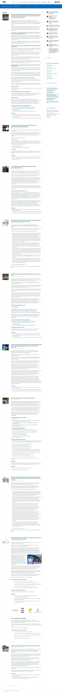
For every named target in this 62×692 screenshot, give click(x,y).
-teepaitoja (24, 665)
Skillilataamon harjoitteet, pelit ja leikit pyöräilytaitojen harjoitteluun (24, 107)
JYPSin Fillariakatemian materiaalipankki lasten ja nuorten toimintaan (24, 111)
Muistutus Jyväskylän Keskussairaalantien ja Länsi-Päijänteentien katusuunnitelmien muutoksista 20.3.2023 (26, 221)
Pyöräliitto (13, 545)
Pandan (28, 93)
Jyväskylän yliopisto (31, 572)
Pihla (19, 399)
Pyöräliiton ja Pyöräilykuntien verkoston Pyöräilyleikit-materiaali (23, 108)
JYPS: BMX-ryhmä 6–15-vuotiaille (51, 68)
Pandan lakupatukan (28, 662)
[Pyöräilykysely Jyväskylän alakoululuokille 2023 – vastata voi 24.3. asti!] (5, 277)
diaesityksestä (15, 89)
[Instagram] (57, 2)
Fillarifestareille (36, 360)
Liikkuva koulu (23, 201)
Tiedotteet (16, 18)
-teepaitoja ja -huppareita (18, 559)
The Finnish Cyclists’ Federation (26, 620)
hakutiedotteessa (38, 312)
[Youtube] (59, 2)
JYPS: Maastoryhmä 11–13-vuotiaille (52, 73)
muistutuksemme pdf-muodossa (19, 528)
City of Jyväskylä (25, 627)
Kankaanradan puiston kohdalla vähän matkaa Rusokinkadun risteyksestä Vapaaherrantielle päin (25, 656)
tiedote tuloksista (15, 306)
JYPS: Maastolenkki (49, 76)
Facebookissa (27, 575)
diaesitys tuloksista (15, 307)
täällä (31, 577)
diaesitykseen (27, 88)
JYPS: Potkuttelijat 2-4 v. (50, 65)
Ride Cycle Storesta (36, 565)
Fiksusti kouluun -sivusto (16, 109)
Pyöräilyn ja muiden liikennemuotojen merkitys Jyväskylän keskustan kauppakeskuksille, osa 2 (52, 99)
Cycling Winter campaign (18, 621)
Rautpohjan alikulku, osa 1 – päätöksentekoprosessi (51, 92)
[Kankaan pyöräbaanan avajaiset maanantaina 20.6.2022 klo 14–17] (5, 648)
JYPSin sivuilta (32, 591)
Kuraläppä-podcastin (18, 152)
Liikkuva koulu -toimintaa (27, 99)
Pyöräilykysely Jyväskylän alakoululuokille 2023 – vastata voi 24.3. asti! (26, 274)
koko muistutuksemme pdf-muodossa (18, 264)
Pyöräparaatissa (26, 196)
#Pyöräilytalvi (26, 545)
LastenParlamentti (24, 100)
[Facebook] (55, 2)
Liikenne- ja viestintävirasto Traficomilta (18, 103)
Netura (18, 690)
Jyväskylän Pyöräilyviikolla (22, 290)
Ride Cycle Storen (24, 195)
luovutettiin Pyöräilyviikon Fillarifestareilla (24, 132)
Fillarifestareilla (18, 194)
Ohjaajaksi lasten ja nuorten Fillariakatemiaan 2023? (23, 398)
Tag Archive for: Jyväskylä (11, 6)
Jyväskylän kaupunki (19, 572)
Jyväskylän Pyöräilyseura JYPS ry (9, 690)
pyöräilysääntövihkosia (21, 664)
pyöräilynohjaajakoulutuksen (27, 441)
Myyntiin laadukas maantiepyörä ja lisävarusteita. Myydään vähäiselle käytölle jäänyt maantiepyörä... (53, 115)
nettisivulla (35, 330)
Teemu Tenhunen (21, 18)
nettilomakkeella (31, 282)
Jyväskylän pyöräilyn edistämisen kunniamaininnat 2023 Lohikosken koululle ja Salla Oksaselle (23, 126)
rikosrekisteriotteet (23, 458)
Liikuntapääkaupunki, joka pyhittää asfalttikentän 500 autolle (52, 90)
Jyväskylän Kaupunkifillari (52, 88)
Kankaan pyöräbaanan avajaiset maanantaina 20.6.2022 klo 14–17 (25, 645)
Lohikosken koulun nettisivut (17, 145)
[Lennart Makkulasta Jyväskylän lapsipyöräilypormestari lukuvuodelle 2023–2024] (5, 169)
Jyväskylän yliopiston (24, 550)
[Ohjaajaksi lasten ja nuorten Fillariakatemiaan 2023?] (5, 401)
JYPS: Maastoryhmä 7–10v (50, 78)
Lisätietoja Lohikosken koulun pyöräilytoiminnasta (20, 147)
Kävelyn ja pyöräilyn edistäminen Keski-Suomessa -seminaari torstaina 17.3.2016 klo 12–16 (53, 102)
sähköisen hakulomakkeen (15, 355)
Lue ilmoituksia (49, 117)
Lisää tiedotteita (49, 57)
